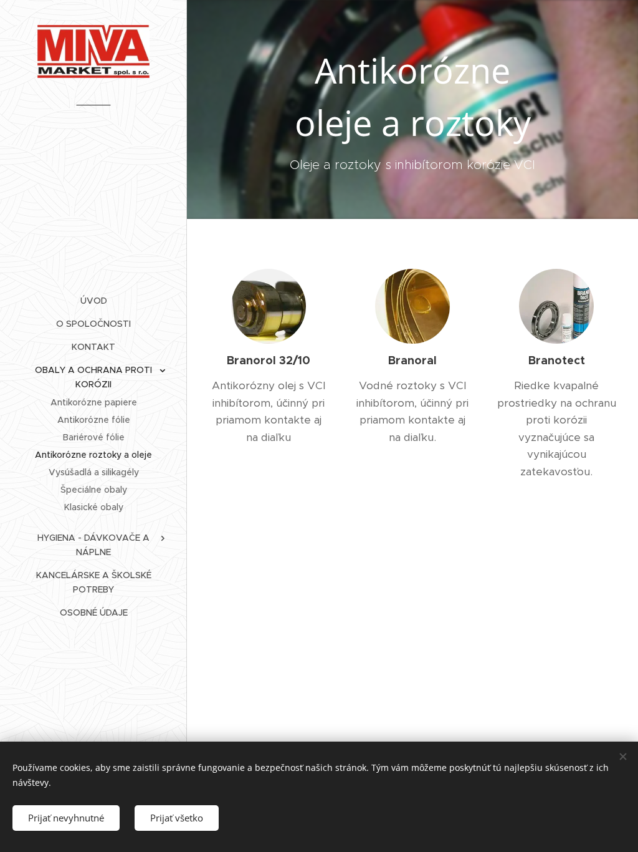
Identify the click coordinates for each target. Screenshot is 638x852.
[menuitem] (93, 301)
